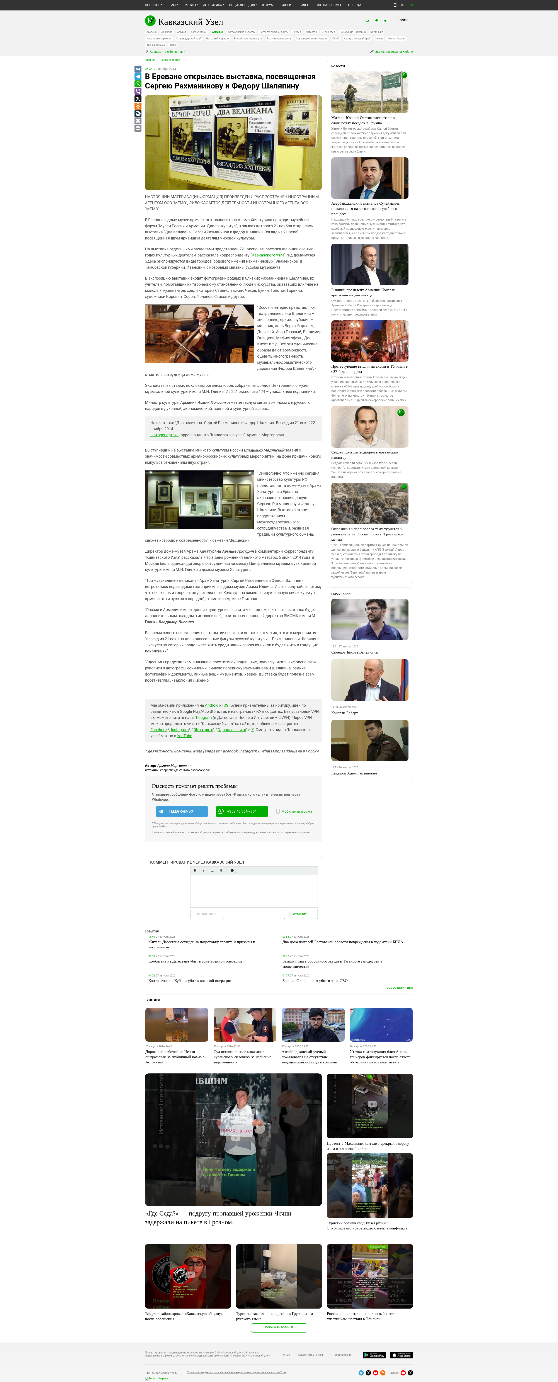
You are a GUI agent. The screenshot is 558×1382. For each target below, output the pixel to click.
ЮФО (172, 45)
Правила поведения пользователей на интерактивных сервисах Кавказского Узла (236, 1372)
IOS (225, 705)
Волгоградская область (274, 32)
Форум (268, 5)
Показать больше (279, 1327)
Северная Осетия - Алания (311, 38)
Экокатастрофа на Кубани (393, 51)
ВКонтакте (203, 729)
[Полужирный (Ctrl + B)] (195, 870)
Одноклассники (232, 729)
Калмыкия (376, 32)
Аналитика (212, 5)
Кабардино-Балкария (353, 32)
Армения (217, 32)
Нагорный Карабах (217, 38)
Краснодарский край (188, 38)
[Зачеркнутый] (221, 870)
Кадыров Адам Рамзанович (354, 773)
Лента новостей (170, 59)
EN (411, 5)
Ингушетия (328, 32)
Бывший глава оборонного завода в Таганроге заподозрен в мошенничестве (332, 963)
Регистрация (207, 913)
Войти (404, 20)
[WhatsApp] (137, 84)
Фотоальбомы (328, 5)
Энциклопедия (242, 5)
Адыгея (181, 32)
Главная (150, 59)
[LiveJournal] (137, 113)
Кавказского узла (268, 255)
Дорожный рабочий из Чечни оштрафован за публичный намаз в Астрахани (175, 1057)
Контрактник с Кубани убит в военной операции (189, 980)
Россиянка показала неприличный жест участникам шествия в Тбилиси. (360, 1316)
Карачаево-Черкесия (159, 38)
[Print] (137, 128)
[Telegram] (137, 76)
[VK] (137, 69)
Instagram (180, 729)
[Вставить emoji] (232, 870)
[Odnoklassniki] (137, 106)
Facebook (158, 729)
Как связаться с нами (311, 1354)
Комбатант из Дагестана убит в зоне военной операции (195, 961)
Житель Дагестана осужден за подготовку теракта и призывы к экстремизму (201, 944)
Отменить (300, 914)
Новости (152, 5)
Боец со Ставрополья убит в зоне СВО (315, 980)
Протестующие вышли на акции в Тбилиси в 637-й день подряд (369, 368)
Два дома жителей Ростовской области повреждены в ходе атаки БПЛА (342, 941)
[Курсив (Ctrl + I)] (203, 870)
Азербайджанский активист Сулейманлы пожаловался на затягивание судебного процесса (365, 208)
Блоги (286, 5)
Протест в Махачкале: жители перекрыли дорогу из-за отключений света (368, 1146)
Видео (304, 5)
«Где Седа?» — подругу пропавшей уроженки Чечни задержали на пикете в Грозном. (218, 1217)
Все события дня (400, 987)
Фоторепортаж (164, 435)
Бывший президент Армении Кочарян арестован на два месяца (363, 292)
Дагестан (311, 32)
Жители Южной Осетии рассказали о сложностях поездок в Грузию (363, 120)
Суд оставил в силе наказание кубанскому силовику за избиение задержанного (242, 1057)
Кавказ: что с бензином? (167, 51)
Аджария (166, 32)
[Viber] (137, 91)
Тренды (189, 5)
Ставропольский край (357, 38)
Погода (354, 5)
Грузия (297, 32)
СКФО (335, 38)
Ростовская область (279, 38)
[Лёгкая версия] (395, 5)
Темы (171, 5)
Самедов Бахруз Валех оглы (354, 652)
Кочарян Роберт (344, 712)
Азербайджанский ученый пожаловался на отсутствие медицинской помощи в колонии (309, 1057)
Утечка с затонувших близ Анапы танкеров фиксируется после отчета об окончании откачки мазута (380, 1057)
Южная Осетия (396, 38)
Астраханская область (241, 32)
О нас (286, 1354)
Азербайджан (199, 32)
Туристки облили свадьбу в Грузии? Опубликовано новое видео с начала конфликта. (367, 1225)
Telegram (203, 717)
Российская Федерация (248, 38)
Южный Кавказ (155, 45)
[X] (137, 99)
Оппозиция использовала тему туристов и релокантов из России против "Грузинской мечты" (367, 534)
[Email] (137, 121)
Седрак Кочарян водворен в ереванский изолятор (364, 454)
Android (211, 705)
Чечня (379, 38)
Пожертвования (342, 1354)
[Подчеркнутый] (212, 870)
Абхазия (151, 32)
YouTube (184, 735)
